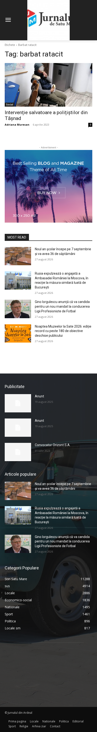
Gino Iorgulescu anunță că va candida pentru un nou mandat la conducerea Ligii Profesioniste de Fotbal (62, 306)
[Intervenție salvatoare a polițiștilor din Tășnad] (48, 85)
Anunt (39, 396)
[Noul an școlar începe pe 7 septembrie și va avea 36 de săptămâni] (18, 256)
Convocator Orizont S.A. (52, 445)
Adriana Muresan (17, 124)
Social (9, 104)
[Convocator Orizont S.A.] (18, 452)
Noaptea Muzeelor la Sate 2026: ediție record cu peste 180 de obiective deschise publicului (63, 331)
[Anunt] (18, 403)
